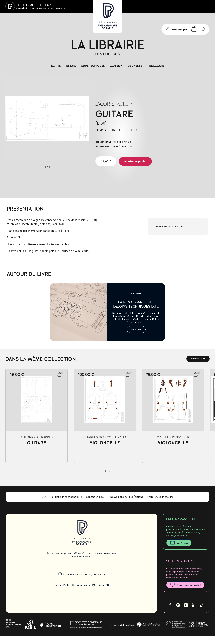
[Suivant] (56, 167)
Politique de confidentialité (66, 496)
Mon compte (179, 29)
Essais (71, 65)
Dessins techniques (121, 141)
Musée (115, 65)
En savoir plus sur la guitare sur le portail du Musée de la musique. (48, 251)
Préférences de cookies (160, 496)
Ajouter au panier (135, 161)
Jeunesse (135, 65)
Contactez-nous (95, 496)
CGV (44, 496)
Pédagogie (155, 65)
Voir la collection (198, 358)
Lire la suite (136, 329)
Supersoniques (93, 65)
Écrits (56, 65)
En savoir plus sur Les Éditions (126, 496)
